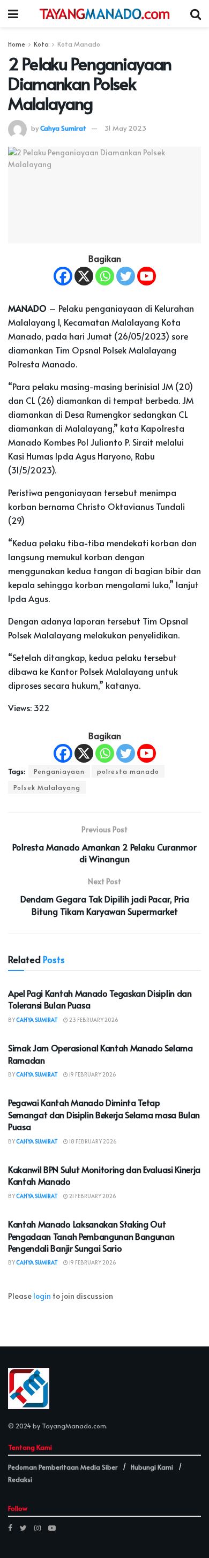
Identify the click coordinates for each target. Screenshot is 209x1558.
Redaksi (20, 1479)
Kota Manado (78, 44)
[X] (83, 276)
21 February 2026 (92, 1196)
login (42, 1296)
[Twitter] (125, 276)
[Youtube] (146, 276)
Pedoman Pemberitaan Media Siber (62, 1467)
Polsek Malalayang (46, 787)
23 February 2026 (93, 1019)
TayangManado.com (74, 1425)
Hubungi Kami (152, 1467)
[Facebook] (63, 276)
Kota (41, 44)
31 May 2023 (125, 128)
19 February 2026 (92, 1074)
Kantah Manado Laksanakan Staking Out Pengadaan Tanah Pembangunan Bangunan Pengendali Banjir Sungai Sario (91, 1236)
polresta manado (128, 771)
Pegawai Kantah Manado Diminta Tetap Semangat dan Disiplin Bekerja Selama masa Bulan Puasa (104, 1114)
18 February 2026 (92, 1141)
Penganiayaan (59, 771)
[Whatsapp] (104, 276)
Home (16, 44)
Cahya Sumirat (63, 128)
